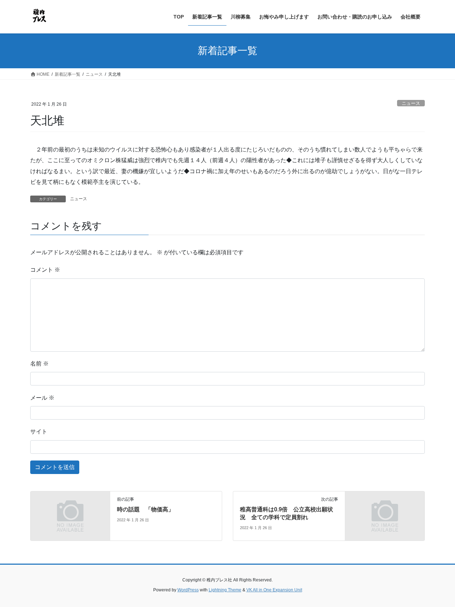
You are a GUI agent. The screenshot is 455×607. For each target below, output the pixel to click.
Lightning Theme (225, 589)
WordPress (188, 589)
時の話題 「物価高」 (145, 509)
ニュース (411, 103)
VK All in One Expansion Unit (274, 589)
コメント (45, 270)
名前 (39, 364)
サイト (38, 431)
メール (42, 398)
